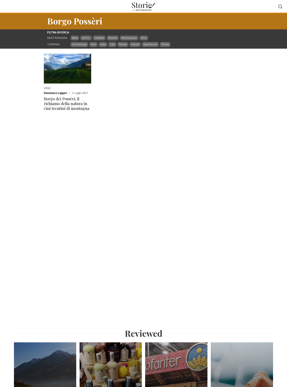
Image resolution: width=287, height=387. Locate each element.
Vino (47, 88)
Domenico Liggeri (55, 93)
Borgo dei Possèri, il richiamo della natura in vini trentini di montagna (66, 103)
